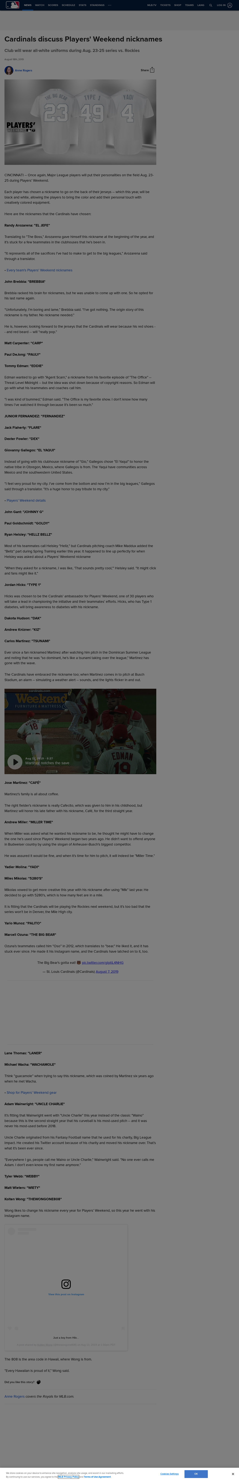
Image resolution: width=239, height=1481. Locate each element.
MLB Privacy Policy (68, 1476)
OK (196, 1473)
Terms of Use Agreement (97, 1476)
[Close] (233, 1474)
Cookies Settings (169, 1473)
